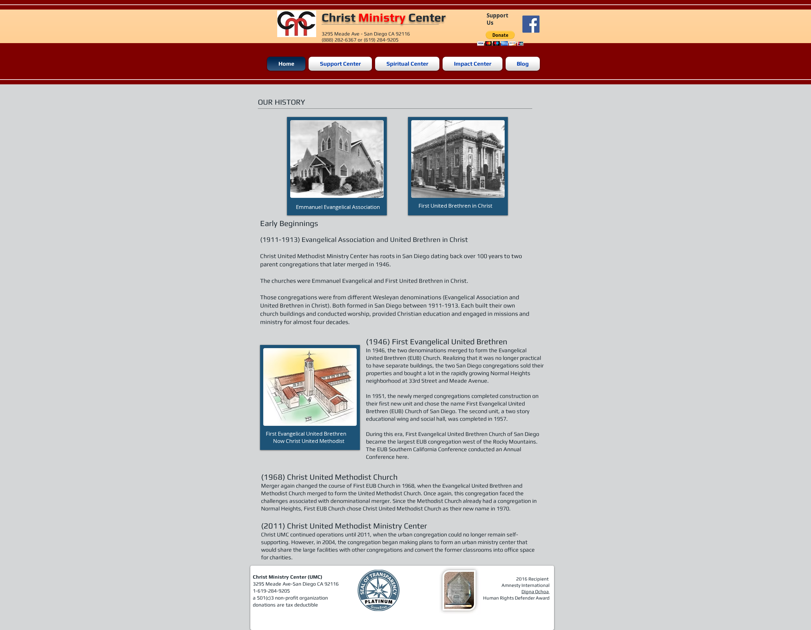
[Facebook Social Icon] (531, 24)
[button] (500, 38)
